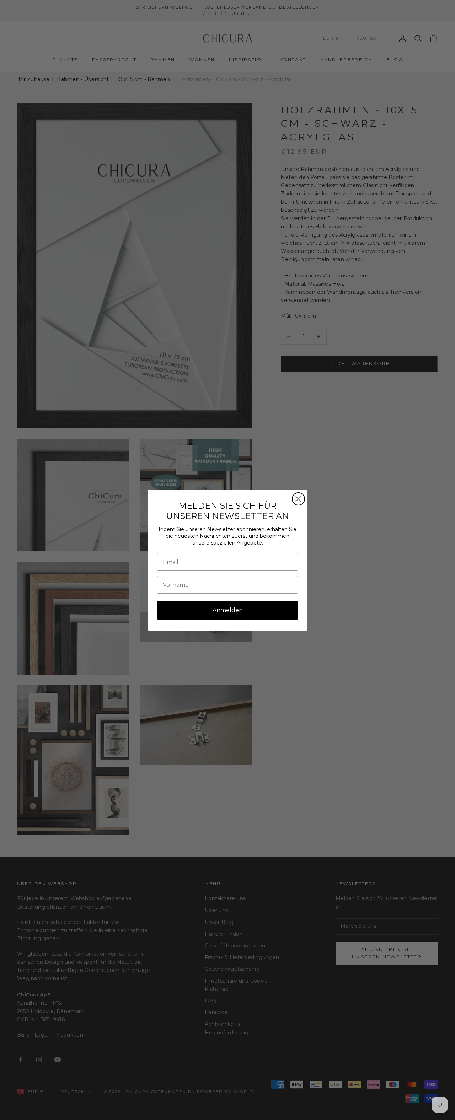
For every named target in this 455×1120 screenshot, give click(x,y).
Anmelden (228, 610)
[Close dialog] (298, 499)
